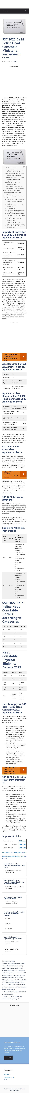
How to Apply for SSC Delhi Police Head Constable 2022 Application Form (15, 201)
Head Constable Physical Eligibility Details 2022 (14, 197)
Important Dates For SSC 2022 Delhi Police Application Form (15, 171)
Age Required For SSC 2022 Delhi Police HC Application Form (15, 174)
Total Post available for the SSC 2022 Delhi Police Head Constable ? (16, 223)
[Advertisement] (14, 81)
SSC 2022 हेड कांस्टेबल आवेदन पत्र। (15, 186)
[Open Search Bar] (25, 11)
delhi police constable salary (14, 966)
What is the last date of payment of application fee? (16, 226)
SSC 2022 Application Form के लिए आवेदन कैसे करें (15, 205)
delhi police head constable (10, 968)
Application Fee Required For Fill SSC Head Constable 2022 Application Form (15, 179)
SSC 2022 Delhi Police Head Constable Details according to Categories (12, 192)
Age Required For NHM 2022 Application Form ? (14, 219)
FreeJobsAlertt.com (14, 4)
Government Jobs (9, 961)
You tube (8, 1057)
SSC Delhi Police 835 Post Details (15, 188)
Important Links (11, 208)
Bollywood (7, 1074)
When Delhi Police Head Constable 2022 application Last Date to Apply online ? (16, 215)
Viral (5, 1080)
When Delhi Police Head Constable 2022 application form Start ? (15, 211)
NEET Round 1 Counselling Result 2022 (14, 852)
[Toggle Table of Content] (23, 167)
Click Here (22, 841)
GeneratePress (14, 1090)
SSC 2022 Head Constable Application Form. (13, 183)
